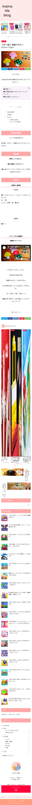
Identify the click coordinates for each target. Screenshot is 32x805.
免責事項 (22, 801)
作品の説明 (10, 112)
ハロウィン (11, 714)
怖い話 (17, 745)
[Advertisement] (23, 10)
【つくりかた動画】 (15, 121)
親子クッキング (16, 756)
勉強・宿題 (17, 741)
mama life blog (7, 10)
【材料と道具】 (14, 119)
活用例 (9, 114)
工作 (17, 714)
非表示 (19, 107)
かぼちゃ (4, 714)
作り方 (9, 117)
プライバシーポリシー (12, 801)
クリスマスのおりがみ (18, 730)
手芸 (17, 747)
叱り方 (17, 743)
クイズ (18, 739)
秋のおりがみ (17, 732)
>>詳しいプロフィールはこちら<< (16, 784)
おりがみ (4, 41)
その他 (17, 736)
